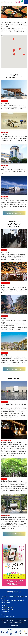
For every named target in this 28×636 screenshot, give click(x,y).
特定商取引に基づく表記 (7, 609)
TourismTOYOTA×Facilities (11, 5)
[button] (13, 51)
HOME (3, 5)
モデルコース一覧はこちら (14, 533)
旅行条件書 (4, 614)
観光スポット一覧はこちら (14, 213)
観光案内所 (4, 605)
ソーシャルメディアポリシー (8, 616)
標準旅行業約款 (5, 612)
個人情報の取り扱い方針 (7, 607)
